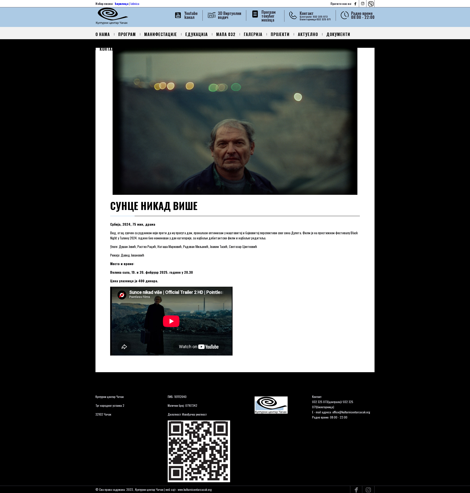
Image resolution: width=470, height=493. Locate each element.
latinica (134, 3)
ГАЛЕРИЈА (253, 34)
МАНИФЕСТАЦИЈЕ (160, 34)
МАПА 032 (225, 34)
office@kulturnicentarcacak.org (351, 412)
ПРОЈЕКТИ (280, 34)
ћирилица (121, 3)
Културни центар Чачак (109, 396)
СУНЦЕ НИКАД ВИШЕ (153, 205)
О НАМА (102, 34)
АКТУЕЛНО (308, 34)
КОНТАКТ (108, 49)
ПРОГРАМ (127, 34)
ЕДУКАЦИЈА (196, 34)
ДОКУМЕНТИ (338, 34)
